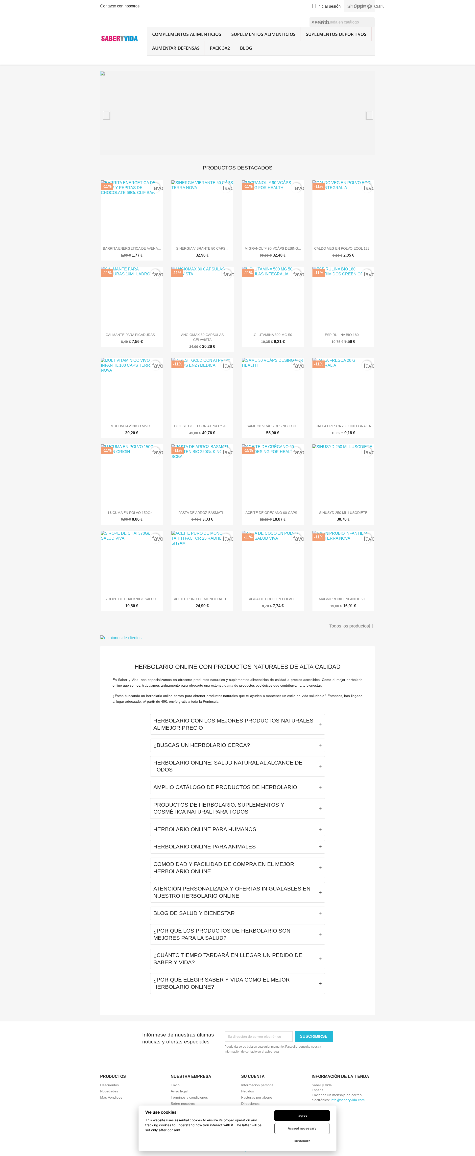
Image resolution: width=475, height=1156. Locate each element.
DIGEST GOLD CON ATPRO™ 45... (202, 426)
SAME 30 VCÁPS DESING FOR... (273, 426)
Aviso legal (179, 1091)
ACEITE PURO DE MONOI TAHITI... (202, 599)
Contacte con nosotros (120, 6)
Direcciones (250, 1104)
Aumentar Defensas (176, 48)
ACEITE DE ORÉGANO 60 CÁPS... (272, 513)
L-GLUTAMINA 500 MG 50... (273, 335)
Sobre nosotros (183, 1104)
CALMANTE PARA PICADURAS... (132, 335)
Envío (175, 1085)
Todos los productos (351, 626)
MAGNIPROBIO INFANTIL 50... (343, 599)
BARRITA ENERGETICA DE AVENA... (132, 248)
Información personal (257, 1085)
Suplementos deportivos (336, 34)
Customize (302, 1141)
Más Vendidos (111, 1097)
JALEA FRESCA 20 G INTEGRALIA (343, 426)
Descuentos (109, 1085)
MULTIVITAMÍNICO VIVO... (132, 426)
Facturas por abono (256, 1097)
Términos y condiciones (189, 1097)
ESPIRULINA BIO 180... (343, 335)
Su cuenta (253, 1076)
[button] (121, 113)
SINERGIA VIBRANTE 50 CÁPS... (202, 248)
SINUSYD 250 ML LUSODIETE (343, 513)
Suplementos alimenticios (263, 34)
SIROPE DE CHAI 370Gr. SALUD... (131, 599)
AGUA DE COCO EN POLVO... (273, 599)
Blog (246, 48)
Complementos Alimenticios (186, 34)
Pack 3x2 (220, 48)
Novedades (109, 1091)
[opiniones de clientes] (237, 637)
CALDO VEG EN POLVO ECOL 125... (343, 248)
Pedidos (247, 1091)
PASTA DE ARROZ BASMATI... (202, 513)
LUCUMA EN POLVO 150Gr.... (131, 513)
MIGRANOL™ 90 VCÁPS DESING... (273, 248)
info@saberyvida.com (348, 1100)
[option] (237, 113)
